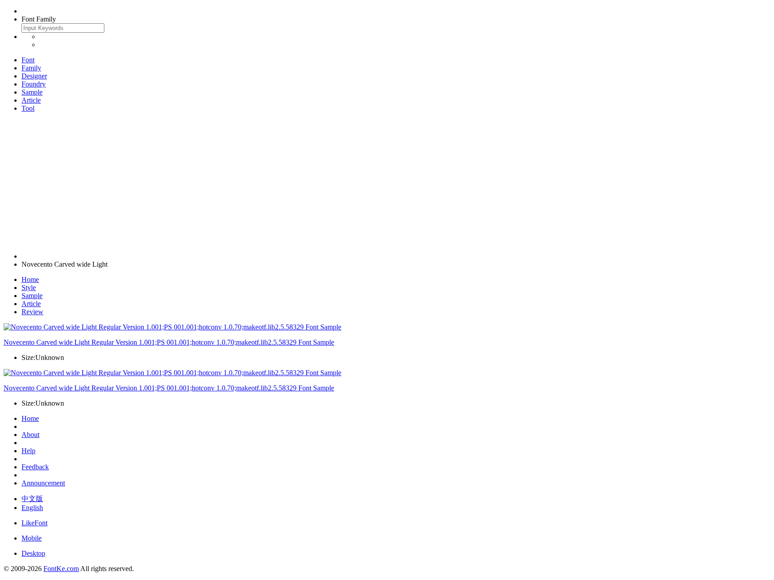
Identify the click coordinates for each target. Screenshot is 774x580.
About (30, 434)
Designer (34, 76)
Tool (28, 108)
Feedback (35, 467)
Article (31, 100)
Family (31, 68)
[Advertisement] (387, 182)
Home (30, 279)
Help (28, 450)
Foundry (34, 84)
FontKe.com (61, 568)
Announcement (43, 483)
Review (32, 312)
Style (29, 287)
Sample (32, 92)
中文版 (32, 498)
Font (28, 60)
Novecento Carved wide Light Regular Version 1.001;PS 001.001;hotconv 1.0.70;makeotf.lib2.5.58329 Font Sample (169, 342)
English (32, 507)
